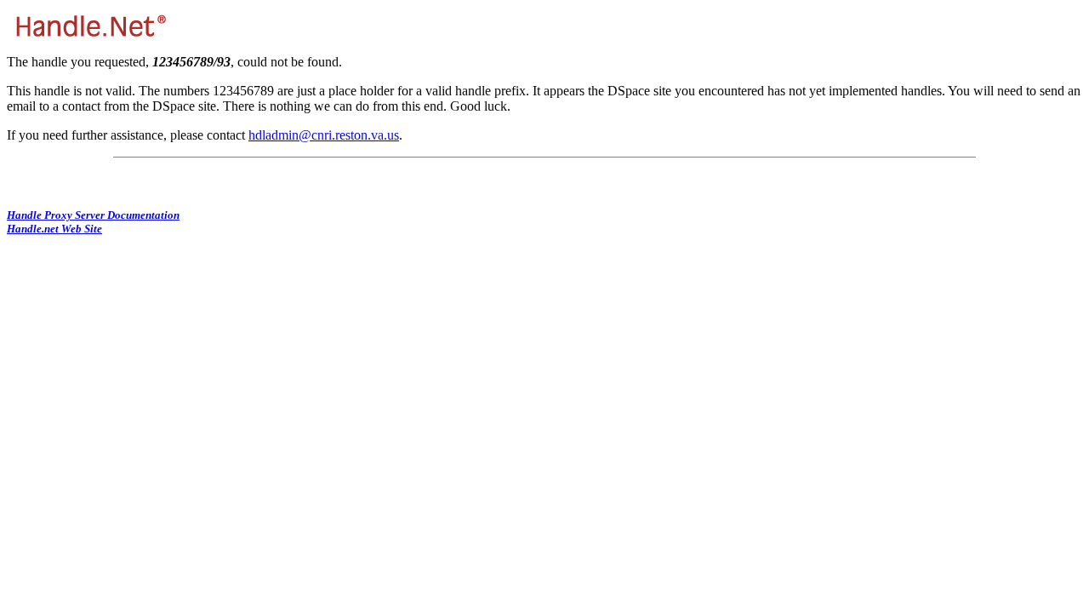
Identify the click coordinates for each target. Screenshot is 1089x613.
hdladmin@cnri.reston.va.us (323, 135)
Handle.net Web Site (54, 228)
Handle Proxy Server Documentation (93, 215)
